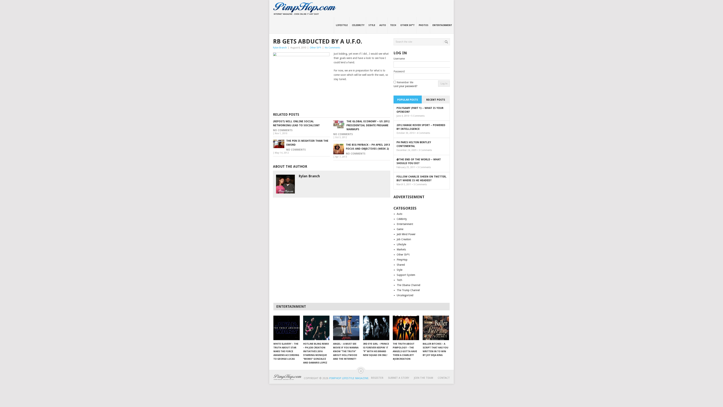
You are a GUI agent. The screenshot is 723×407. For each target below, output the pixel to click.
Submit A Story (398, 377)
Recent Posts (435, 99)
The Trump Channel (408, 290)
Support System (406, 274)
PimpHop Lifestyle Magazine (348, 378)
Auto (382, 25)
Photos (423, 25)
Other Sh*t (407, 25)
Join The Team (423, 377)
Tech (393, 25)
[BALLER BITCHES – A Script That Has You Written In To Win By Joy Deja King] (436, 328)
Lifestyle (342, 25)
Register (377, 377)
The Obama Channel (408, 285)
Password (399, 71)
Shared (401, 264)
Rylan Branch (280, 47)
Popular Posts (407, 99)
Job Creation (404, 239)
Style (371, 25)
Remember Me (405, 82)
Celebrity (358, 25)
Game (400, 229)
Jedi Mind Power (406, 234)
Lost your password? (405, 86)
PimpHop (402, 259)
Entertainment (442, 25)
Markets (401, 249)
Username (399, 58)
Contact (444, 377)
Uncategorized (405, 295)
